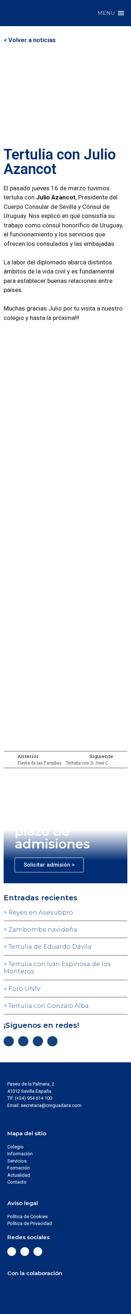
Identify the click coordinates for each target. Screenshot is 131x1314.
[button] (106, 13)
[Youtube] (52, 1041)
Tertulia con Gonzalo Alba (48, 1005)
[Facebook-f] (9, 1041)
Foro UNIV (24, 988)
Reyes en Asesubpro (40, 912)
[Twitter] (23, 1041)
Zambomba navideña (42, 929)
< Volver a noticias (30, 40)
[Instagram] (38, 1041)
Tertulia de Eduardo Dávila (49, 946)
